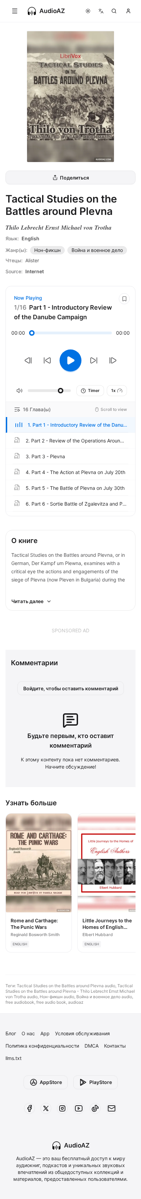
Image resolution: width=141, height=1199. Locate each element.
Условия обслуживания (82, 1033)
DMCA (92, 1046)
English (30, 238)
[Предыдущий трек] (28, 360)
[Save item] (124, 298)
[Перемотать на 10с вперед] (94, 360)
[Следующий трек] (113, 360)
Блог (10, 1033)
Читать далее (27, 601)
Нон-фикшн (47, 250)
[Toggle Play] (70, 360)
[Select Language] (101, 10)
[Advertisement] (70, 630)
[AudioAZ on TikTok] (95, 1108)
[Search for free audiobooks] (114, 10)
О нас (28, 1033)
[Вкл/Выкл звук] (19, 390)
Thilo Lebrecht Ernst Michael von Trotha (58, 227)
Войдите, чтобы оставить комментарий (70, 688)
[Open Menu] (14, 11)
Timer (94, 390)
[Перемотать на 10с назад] (47, 360)
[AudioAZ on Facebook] (29, 1108)
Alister (32, 260)
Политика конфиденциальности (42, 1046)
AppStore (51, 1082)
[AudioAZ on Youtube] (78, 1108)
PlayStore (100, 1082)
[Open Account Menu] (128, 10)
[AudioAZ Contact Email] (111, 1108)
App (45, 1033)
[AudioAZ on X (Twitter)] (45, 1108)
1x (113, 390)
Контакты (115, 1046)
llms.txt (13, 1058)
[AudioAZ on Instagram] (62, 1108)
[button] (70, 425)
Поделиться (74, 178)
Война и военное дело (97, 250)
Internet (34, 271)
